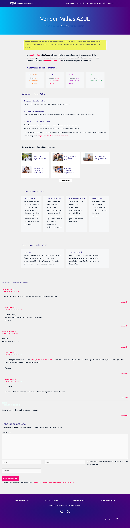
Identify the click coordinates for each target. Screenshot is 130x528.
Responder (124, 302)
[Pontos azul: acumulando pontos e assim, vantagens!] (65, 171)
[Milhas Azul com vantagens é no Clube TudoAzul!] (35, 171)
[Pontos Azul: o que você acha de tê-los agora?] (95, 158)
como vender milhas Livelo (74, 80)
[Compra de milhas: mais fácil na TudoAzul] (65, 158)
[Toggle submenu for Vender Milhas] (87, 3)
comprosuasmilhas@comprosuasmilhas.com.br (53, 136)
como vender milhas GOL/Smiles (34, 80)
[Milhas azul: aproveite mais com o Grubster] (35, 158)
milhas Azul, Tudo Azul (52, 61)
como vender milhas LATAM (54, 80)
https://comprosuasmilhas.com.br (42, 360)
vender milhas (35, 55)
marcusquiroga (10, 307)
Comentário (6, 432)
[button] (62, 511)
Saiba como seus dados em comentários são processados (53, 482)
